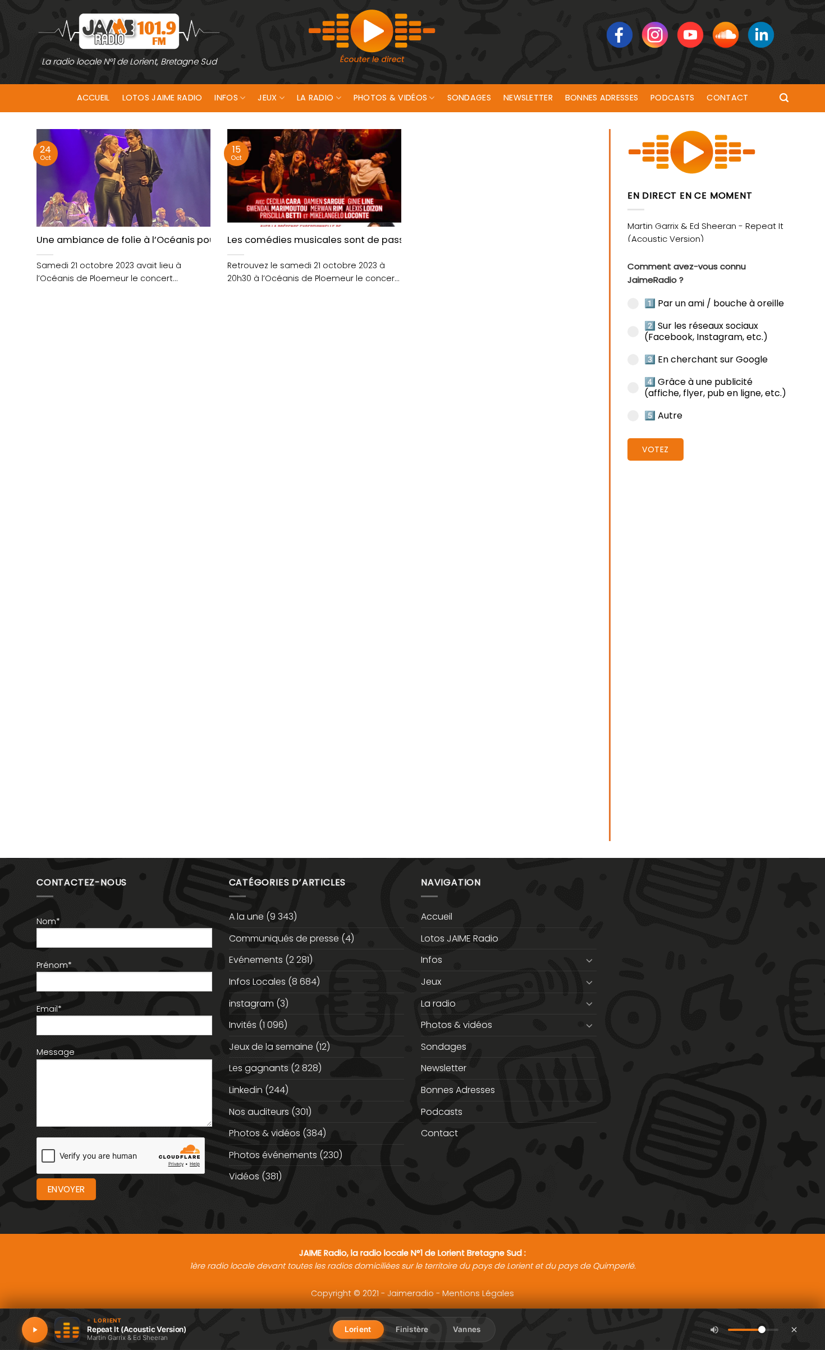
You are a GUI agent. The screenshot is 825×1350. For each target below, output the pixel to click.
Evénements (256, 959)
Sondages (469, 97)
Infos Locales (257, 981)
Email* (49, 1008)
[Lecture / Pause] (35, 1330)
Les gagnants (258, 1068)
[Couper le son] (714, 1330)
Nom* (48, 921)
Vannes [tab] (466, 1329)
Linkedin (246, 1089)
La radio (315, 97)
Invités (242, 1024)
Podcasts (672, 97)
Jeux (267, 97)
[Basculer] (590, 960)
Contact (727, 97)
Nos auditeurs (259, 1111)
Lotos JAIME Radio (162, 97)
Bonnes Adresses (601, 97)
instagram (251, 1003)
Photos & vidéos (390, 97)
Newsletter (528, 97)
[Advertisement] (708, 642)
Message (55, 1052)
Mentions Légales (478, 1293)
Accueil (93, 97)
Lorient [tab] (358, 1329)
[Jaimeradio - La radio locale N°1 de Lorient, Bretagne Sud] (129, 30)
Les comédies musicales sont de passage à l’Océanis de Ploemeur (382, 240)
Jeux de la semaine (271, 1046)
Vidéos (244, 1176)
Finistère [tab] (412, 1329)
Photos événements (273, 1155)
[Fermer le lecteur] (794, 1329)
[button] (784, 98)
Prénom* (54, 965)
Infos (225, 97)
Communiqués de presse (284, 938)
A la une (246, 916)
